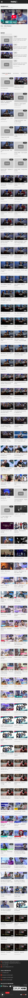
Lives (15, 36)
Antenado (16, 73)
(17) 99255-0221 (5, 972)
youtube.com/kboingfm (7, 979)
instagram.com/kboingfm (7, 977)
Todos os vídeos (6, 73)
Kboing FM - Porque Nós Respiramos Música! (14, 2)
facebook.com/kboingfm (7, 975)
